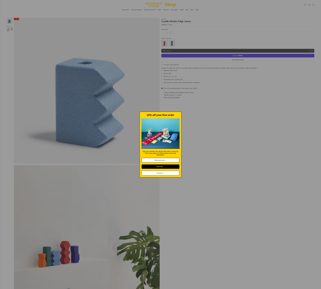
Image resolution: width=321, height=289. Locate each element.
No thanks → (160, 173)
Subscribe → (160, 166)
